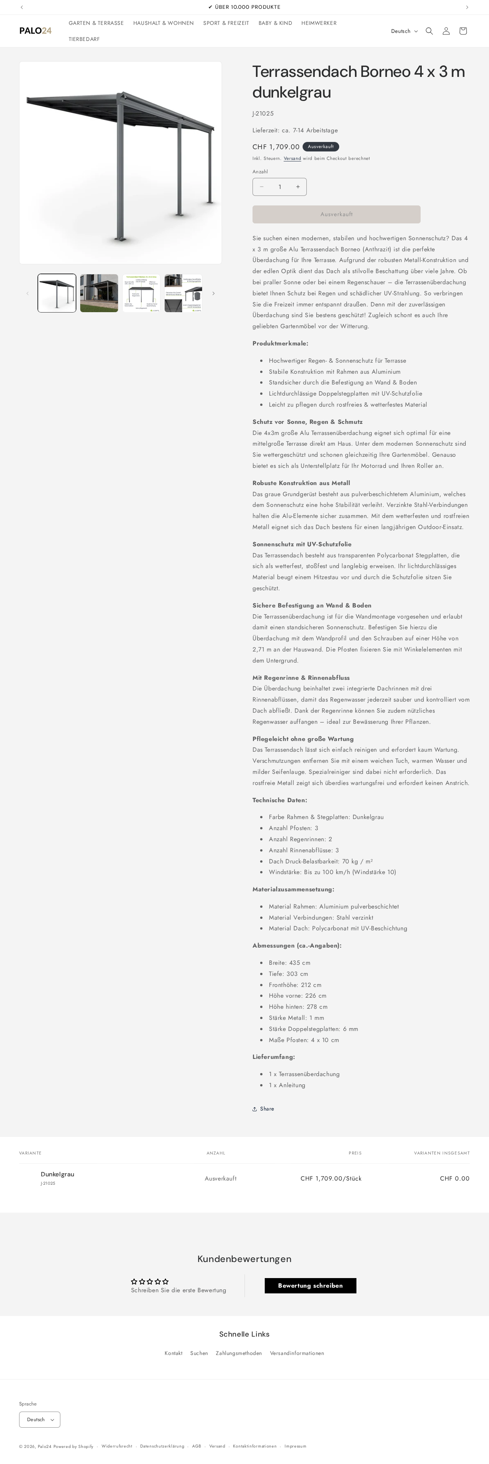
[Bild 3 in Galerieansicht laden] (141, 293)
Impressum (295, 1446)
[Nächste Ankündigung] (467, 7)
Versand (292, 158)
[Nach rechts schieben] (213, 293)
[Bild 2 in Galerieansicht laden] (99, 293)
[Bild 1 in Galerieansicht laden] (57, 293)
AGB (196, 1446)
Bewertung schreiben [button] (310, 1285)
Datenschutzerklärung (162, 1446)
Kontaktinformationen (255, 1446)
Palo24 (45, 1446)
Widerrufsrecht (117, 1446)
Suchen (199, 1353)
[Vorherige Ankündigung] (21, 7)
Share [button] (267, 1108)
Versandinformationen (297, 1353)
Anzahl (260, 171)
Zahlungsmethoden (239, 1353)
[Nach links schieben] (27, 293)
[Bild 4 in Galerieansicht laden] (183, 293)
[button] (429, 31)
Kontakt (173, 1353)
